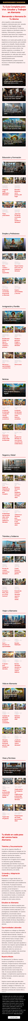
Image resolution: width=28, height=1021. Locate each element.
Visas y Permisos (8, 758)
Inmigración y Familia (10, 306)
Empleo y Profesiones (10, 233)
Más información (18, 1013)
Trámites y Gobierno (10, 536)
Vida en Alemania (9, 683)
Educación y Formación (11, 157)
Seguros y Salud (8, 455)
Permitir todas (14, 1017)
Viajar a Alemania (9, 611)
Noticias (5, 379)
